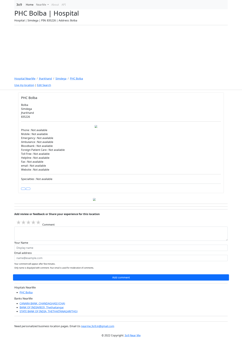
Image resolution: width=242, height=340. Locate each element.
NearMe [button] (41, 4)
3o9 (19, 4)
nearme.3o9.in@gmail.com (97, 326)
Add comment (121, 277)
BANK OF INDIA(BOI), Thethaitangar (42, 307)
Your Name (21, 243)
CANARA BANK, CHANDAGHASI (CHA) (42, 303)
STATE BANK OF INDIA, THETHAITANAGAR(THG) (49, 311)
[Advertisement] (121, 51)
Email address (23, 253)
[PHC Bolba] (28, 189)
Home (29, 4)
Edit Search (44, 85)
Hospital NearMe (24, 78)
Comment (48, 224)
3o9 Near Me (133, 335)
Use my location (24, 85)
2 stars (23, 222)
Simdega (60, 78)
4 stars (33, 222)
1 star (18, 222)
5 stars (38, 222)
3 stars (28, 222)
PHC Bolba (76, 78)
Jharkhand (45, 78)
